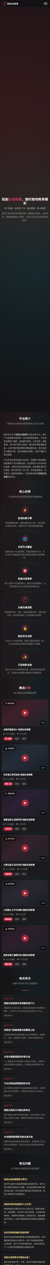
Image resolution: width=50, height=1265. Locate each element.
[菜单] (45, 4)
